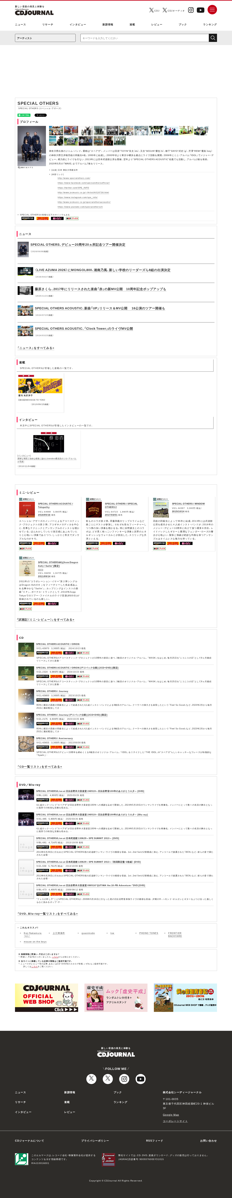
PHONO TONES (148, 933)
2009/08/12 (72, 889)
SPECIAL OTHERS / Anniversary (54, 738)
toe (112, 933)
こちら (55, 956)
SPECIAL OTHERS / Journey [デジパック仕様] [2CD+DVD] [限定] (71, 714)
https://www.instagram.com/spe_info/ (78, 197)
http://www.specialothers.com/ (74, 178)
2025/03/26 (73, 795)
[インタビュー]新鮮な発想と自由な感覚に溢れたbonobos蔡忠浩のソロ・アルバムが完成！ (47, 458)
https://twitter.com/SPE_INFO (73, 187)
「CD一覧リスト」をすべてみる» (40, 766)
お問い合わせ (208, 1140)
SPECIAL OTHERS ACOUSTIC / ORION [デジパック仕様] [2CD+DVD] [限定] (77, 667)
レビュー (156, 24)
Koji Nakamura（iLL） (33, 934)
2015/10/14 (178, 511)
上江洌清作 (59, 933)
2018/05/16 (44, 514)
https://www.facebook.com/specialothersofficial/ (84, 182)
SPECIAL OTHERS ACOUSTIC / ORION (58, 643)
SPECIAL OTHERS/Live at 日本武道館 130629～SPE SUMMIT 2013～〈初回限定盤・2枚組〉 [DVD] (88, 861)
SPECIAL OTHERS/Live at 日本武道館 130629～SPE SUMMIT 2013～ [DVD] (77, 838)
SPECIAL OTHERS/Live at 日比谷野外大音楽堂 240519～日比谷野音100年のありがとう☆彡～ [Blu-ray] (92, 814)
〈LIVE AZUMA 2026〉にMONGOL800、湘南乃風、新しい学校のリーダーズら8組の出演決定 (103, 269)
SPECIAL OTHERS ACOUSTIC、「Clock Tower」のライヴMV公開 (84, 328)
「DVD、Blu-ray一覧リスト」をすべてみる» (48, 913)
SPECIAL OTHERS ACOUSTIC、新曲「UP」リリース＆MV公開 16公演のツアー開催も (100, 308)
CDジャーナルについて (29, 1140)
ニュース (20, 24)
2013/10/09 (72, 842)
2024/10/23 (74, 648)
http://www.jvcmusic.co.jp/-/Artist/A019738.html (83, 192)
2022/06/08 (74, 742)
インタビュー (78, 24)
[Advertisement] (116, 73)
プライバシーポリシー (95, 1140)
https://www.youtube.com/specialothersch (80, 206)
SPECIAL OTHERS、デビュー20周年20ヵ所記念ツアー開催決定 (77, 244)
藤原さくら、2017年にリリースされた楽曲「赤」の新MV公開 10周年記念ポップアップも (100, 288)
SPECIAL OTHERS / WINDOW (188, 503)
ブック (183, 24)
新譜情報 (107, 24)
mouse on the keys (35, 941)
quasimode (88, 933)
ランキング (210, 24)
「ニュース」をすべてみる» (36, 348)
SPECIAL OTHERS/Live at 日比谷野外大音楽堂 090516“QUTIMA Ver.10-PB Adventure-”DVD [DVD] (90, 885)
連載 (132, 24)
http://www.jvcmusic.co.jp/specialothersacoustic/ (84, 202)
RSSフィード (154, 1140)
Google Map (171, 1115)
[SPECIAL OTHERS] (56, 128)
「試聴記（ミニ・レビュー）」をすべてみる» (45, 619)
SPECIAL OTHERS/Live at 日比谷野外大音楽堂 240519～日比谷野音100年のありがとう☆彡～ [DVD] (90, 791)
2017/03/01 (111, 514)
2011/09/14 (44, 576)
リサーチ (47, 24)
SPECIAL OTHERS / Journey (52, 691)
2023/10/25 (74, 695)
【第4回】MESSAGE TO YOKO (31, 399)
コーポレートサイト (175, 1121)
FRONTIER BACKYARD (175, 934)
